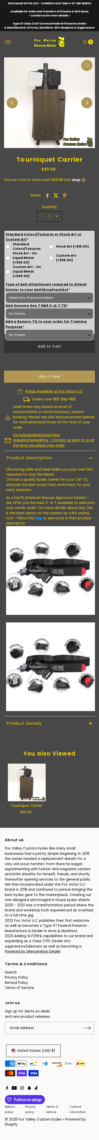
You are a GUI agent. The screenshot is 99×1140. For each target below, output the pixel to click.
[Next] (86, 102)
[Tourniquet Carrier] (27, 782)
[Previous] (12, 102)
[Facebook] (7, 1089)
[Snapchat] (29, 1089)
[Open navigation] (8, 42)
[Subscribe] (87, 1028)
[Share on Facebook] (47, 195)
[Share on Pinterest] (64, 195)
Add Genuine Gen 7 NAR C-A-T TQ (37, 305)
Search (11, 972)
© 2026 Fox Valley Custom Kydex (33, 1119)
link (38, 518)
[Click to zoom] (86, 65)
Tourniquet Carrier (26, 805)
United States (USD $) (36, 1050)
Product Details (24, 723)
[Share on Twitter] (56, 195)
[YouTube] (14, 1089)
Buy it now (49, 376)
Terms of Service (19, 987)
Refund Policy (16, 982)
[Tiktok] (36, 1089)
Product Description (30, 458)
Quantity (49, 207)
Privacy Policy (16, 977)
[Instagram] (22, 1089)
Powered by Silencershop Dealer (33, 951)
